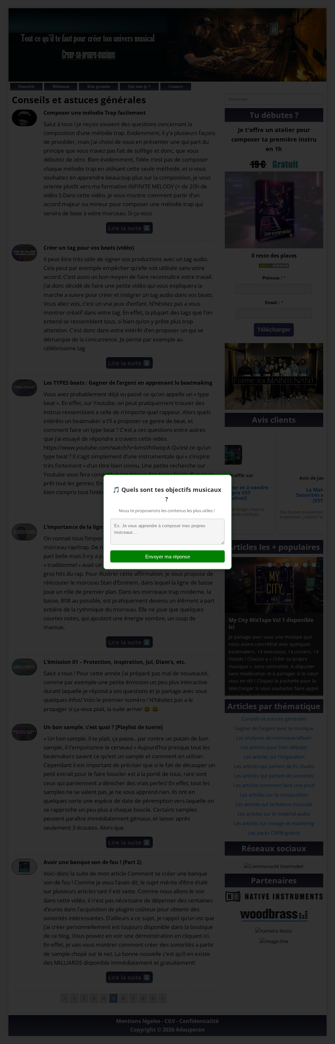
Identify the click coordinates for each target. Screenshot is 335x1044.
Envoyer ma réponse (167, 556)
